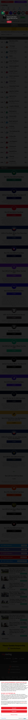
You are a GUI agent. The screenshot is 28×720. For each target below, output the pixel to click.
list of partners (23, 702)
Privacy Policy (3, 718)
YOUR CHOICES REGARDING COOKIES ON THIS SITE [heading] (14, 682)
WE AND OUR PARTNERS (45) (8, 693)
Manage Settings (14, 714)
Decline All (14, 711)
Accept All (14, 708)
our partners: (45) (7, 694)
